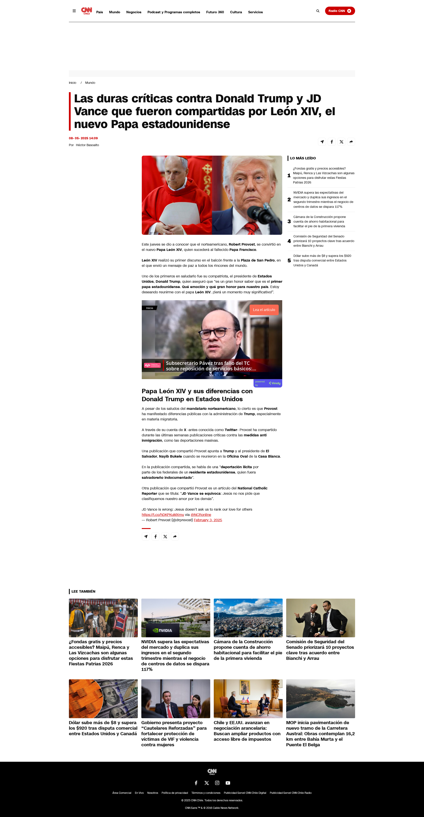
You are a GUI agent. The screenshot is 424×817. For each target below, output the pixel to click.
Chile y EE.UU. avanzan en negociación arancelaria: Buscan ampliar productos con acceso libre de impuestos (247, 731)
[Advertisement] (102, 409)
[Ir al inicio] (86, 11)
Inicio (72, 82)
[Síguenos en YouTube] (227, 782)
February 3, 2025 (208, 520)
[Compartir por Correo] (322, 142)
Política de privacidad (175, 793)
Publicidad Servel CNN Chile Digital (245, 793)
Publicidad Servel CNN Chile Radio (291, 793)
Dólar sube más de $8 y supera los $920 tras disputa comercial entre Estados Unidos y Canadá (322, 260)
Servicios (255, 12)
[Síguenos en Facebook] (196, 782)
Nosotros (152, 793)
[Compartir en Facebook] (332, 142)
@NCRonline (201, 514)
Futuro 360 (215, 12)
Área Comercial (121, 793)
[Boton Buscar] (318, 11)
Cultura (236, 12)
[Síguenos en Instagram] (217, 782)
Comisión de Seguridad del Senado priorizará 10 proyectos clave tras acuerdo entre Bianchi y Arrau (323, 241)
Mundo (114, 12)
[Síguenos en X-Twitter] (206, 782)
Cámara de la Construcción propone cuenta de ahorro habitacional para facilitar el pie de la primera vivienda (319, 221)
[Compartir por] (351, 142)
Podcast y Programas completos (174, 12)
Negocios (133, 12)
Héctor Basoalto (87, 145)
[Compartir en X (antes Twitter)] (341, 142)
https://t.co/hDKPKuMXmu (163, 514)
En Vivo (139, 793)
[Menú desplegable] (74, 11)
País (99, 12)
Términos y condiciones (205, 793)
